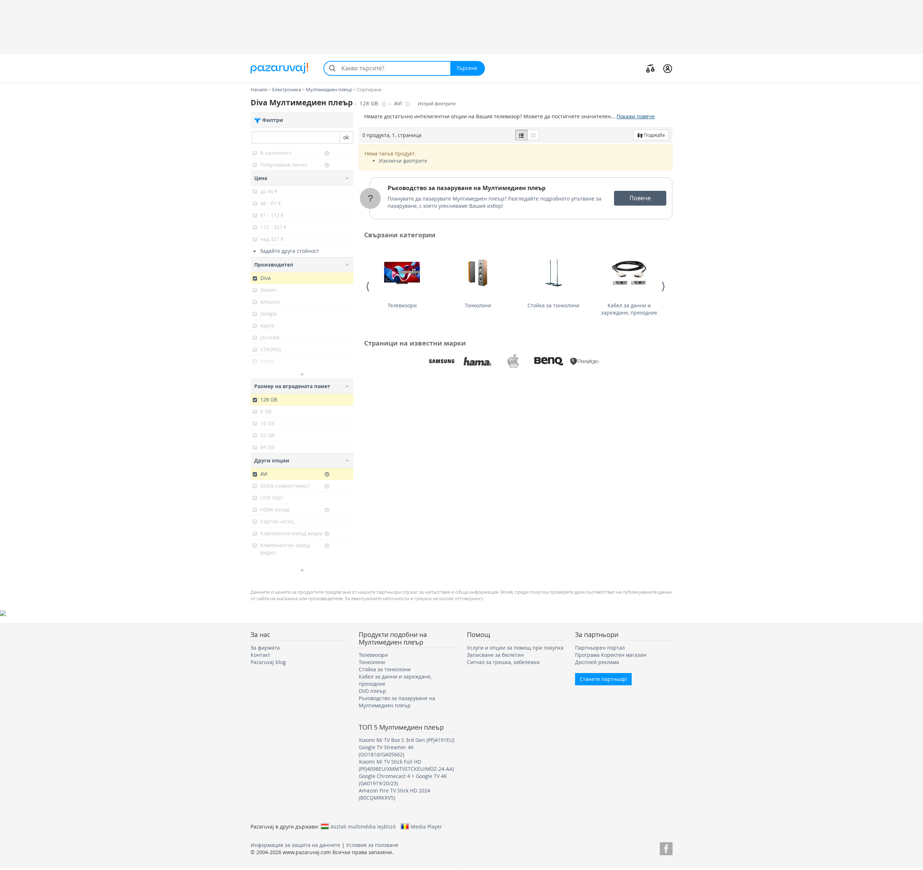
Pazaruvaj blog (268, 662)
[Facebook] (666, 847)
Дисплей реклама (597, 662)
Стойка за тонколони (553, 305)
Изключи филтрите (403, 160)
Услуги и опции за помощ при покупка (515, 647)
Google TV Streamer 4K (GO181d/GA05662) (386, 751)
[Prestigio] (584, 361)
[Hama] (477, 361)
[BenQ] (548, 361)
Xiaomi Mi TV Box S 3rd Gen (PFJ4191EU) (406, 740)
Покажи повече (636, 116)
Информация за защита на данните (295, 845)
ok (346, 137)
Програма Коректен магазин (610, 654)
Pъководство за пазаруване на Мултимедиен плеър (467, 188)
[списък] (521, 134)
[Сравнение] (650, 68)
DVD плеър (372, 690)
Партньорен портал (600, 647)
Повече (640, 198)
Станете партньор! (603, 679)
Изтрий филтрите (437, 103)
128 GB (369, 103)
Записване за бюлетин (495, 654)
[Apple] (513, 361)
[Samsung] (441, 361)
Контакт (260, 654)
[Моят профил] (667, 68)
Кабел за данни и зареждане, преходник (629, 309)
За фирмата (265, 647)
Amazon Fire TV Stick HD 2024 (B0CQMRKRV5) (394, 794)
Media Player (426, 826)
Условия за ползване (372, 845)
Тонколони (478, 305)
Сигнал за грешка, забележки (503, 662)
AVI (398, 103)
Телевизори (402, 305)
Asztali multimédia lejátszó (363, 826)
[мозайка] (533, 134)
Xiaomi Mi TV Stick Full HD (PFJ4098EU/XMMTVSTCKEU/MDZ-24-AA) (406, 765)
